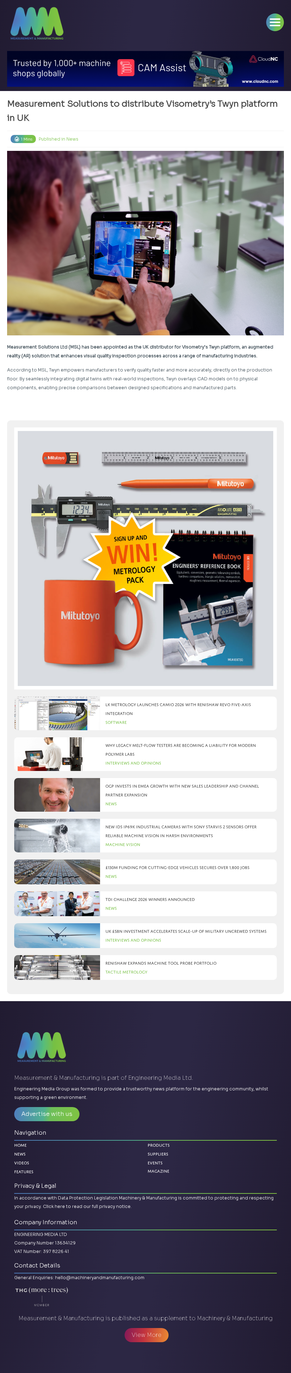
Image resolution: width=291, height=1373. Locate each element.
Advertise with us (46, 1114)
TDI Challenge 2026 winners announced (150, 899)
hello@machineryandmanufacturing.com (99, 1277)
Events (155, 1163)
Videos (21, 1163)
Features (23, 1171)
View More (146, 1335)
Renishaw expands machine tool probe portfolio (160, 963)
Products (159, 1145)
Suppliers (158, 1154)
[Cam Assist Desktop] (145, 69)
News (72, 139)
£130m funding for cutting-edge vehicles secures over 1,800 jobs (177, 867)
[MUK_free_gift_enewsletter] (145, 558)
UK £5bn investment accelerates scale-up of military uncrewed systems (186, 931)
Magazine (158, 1171)
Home (20, 1145)
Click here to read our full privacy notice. (87, 1206)
